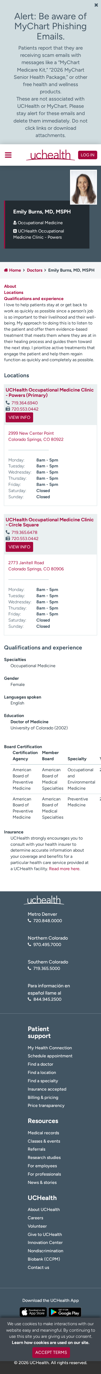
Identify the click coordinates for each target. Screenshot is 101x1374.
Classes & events (44, 1141)
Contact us (38, 1267)
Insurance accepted (47, 1089)
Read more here (64, 868)
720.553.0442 (25, 409)
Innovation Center (45, 1242)
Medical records (43, 1132)
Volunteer (37, 1226)
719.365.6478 (24, 532)
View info (19, 417)
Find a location (42, 1072)
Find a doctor (40, 1064)
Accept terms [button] (51, 1352)
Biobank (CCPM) (44, 1259)
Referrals (36, 1149)
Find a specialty (43, 1080)
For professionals (44, 1174)
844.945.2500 (47, 999)
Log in (88, 155)
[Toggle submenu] (8, 155)
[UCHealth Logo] (44, 899)
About (10, 286)
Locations (13, 292)
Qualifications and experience (34, 298)
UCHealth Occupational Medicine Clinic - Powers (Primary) (50, 392)
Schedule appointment (50, 1055)
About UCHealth (44, 1209)
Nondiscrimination (45, 1250)
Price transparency (46, 1105)
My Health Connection (50, 1047)
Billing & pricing (43, 1097)
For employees (42, 1165)
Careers (35, 1217)
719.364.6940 (25, 402)
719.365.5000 (46, 968)
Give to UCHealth (45, 1234)
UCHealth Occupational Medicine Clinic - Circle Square (50, 522)
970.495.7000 (47, 944)
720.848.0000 (47, 920)
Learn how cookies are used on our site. (50, 1342)
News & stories (42, 1182)
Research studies (44, 1157)
